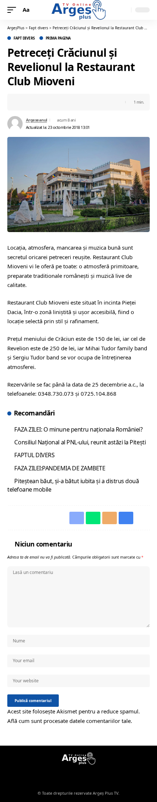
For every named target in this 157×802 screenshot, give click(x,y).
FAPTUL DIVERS (34, 455)
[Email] (46, 102)
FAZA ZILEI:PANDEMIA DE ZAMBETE (59, 468)
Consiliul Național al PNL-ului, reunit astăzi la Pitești (80, 442)
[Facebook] (74, 774)
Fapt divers (24, 38)
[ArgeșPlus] (78, 10)
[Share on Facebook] (23, 102)
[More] (69, 102)
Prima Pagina (58, 38)
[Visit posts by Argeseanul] (15, 123)
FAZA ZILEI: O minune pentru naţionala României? (78, 429)
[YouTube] (83, 774)
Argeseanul (36, 120)
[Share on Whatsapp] (35, 102)
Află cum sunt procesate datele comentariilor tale (69, 720)
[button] (13, 10)
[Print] (57, 102)
